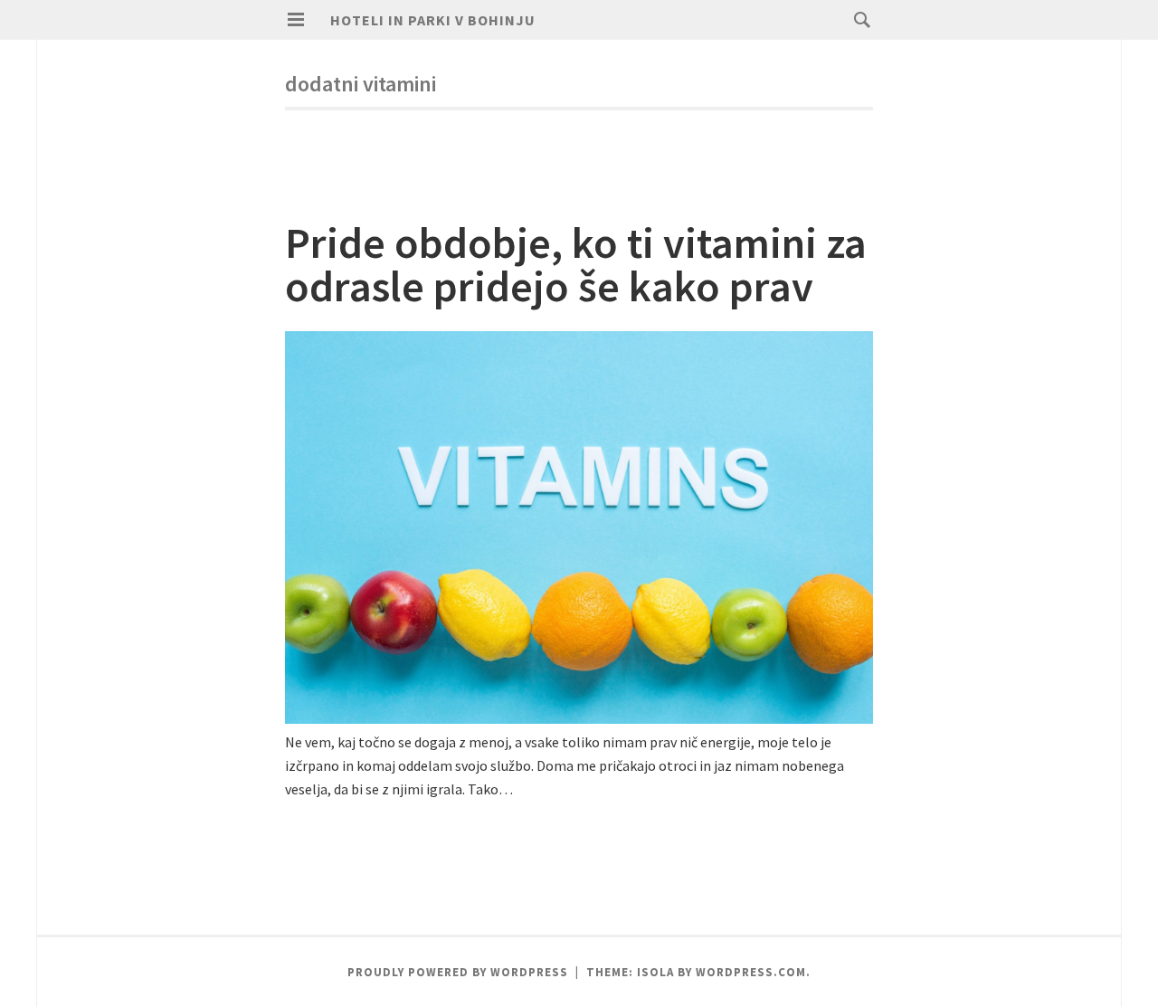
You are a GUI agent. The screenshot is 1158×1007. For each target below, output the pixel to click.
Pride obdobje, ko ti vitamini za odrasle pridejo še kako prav (576, 264)
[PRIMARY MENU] (296, 20)
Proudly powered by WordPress (457, 972)
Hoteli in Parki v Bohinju (433, 20)
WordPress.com (751, 972)
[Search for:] (857, 19)
